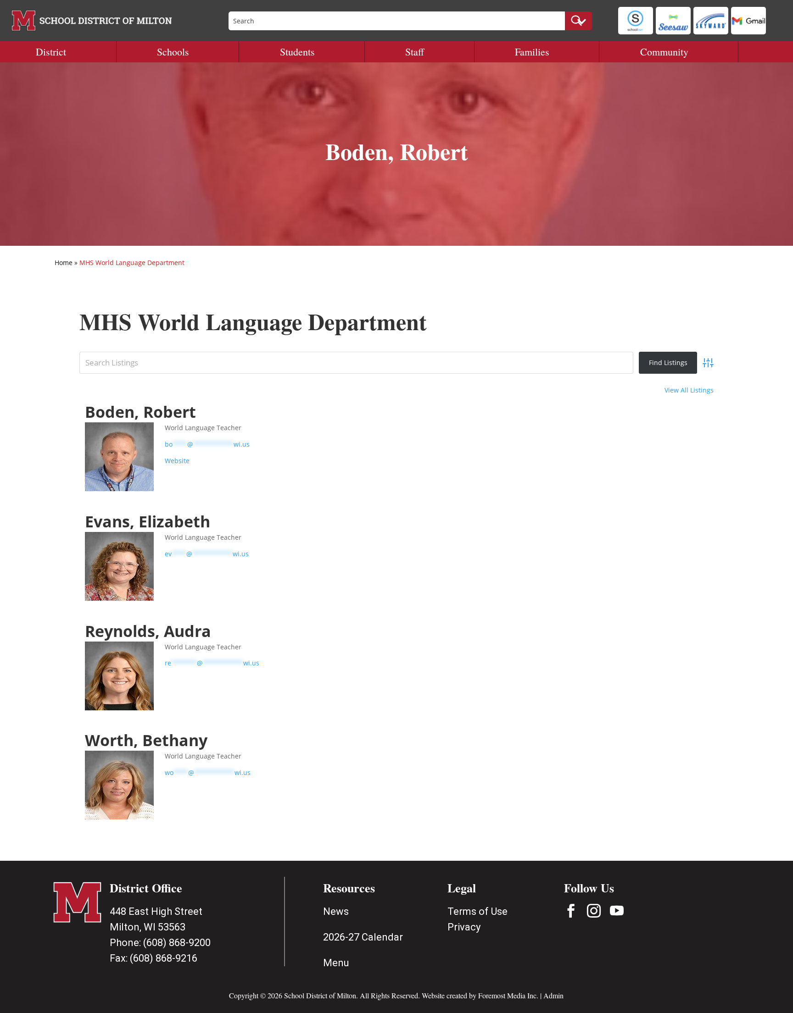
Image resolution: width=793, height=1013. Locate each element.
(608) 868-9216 (163, 958)
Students (297, 51)
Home (64, 262)
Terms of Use (477, 911)
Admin (553, 995)
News (336, 911)
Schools (173, 51)
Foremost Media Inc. (508, 995)
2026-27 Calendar (363, 937)
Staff (414, 51)
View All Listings (689, 390)
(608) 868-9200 (177, 942)
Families (532, 51)
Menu (336, 963)
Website (177, 460)
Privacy (463, 927)
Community (664, 51)
